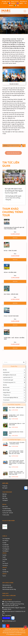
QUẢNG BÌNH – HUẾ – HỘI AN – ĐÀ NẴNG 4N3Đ (16, 415)
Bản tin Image (11, 19)
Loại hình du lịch (6, 377)
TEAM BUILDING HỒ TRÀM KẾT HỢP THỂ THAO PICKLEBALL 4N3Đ (14, 228)
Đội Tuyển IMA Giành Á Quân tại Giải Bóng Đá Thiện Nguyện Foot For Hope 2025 (14, 191)
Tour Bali (4, 542)
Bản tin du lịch (6, 387)
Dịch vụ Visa (5, 506)
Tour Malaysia (5, 551)
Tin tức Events (6, 400)
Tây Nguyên (5, 500)
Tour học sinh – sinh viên (7, 512)
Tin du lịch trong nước (8, 382)
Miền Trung (4, 498)
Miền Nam (4, 494)
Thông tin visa (6, 395)
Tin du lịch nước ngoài (8, 380)
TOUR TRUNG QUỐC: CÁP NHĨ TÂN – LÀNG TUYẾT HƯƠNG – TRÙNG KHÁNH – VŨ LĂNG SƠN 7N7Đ (17, 462)
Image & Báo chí (17, 19)
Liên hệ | (5, 3)
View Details (15, 237)
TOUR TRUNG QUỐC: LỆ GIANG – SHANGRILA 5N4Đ (16, 443)
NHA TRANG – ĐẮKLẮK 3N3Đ (11, 294)
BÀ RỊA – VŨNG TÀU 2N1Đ (10, 250)
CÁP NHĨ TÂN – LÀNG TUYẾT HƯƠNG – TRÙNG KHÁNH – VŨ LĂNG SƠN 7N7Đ (16, 473)
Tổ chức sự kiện (5, 514)
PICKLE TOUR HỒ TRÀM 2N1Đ (11, 316)
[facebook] (4, 626)
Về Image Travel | (6, 1)
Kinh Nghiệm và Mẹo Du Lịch (9, 375)
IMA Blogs (6, 19)
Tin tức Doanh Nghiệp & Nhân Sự (10, 397)
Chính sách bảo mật (6, 585)
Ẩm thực (5, 369)
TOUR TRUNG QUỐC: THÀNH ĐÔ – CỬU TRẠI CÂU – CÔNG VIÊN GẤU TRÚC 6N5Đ (16, 452)
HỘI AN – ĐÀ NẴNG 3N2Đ (10, 272)
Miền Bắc (4, 496)
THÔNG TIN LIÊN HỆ (7, 599)
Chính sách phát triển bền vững (9, 589)
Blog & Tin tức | (15, 1)
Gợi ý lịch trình (6, 372)
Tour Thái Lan (5, 540)
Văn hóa (5, 385)
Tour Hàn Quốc (5, 546)
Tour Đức (4, 555)
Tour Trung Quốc (6, 538)
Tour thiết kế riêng (6, 508)
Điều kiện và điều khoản (7, 587)
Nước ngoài (4, 487)
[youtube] (7, 626)
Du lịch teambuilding (6, 510)
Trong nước (4, 485)
